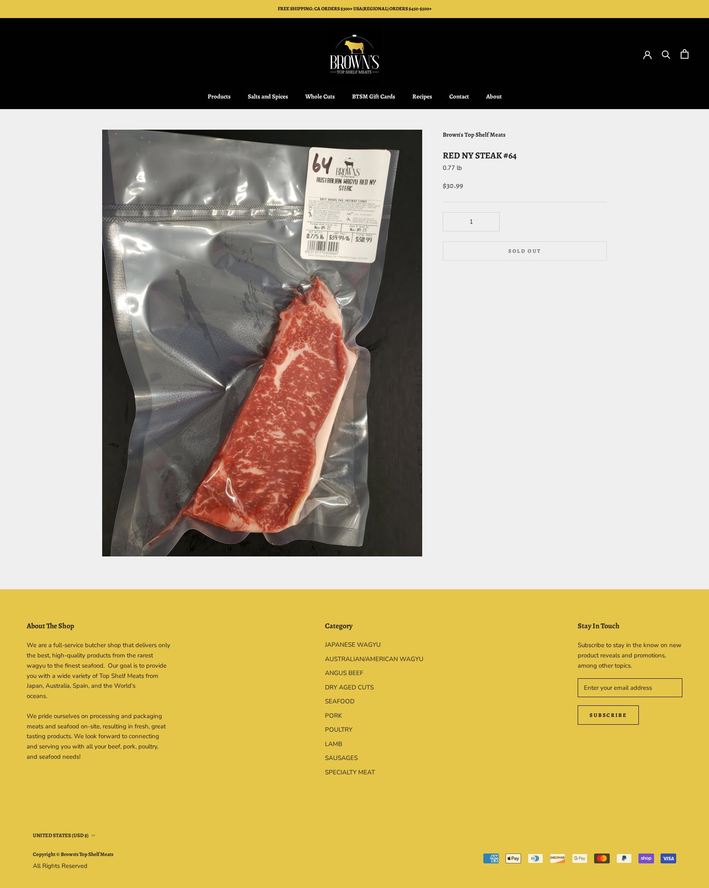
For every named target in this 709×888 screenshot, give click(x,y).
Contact (459, 96)
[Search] (666, 54)
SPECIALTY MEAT (350, 772)
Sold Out (524, 250)
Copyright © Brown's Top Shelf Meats (73, 854)
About (494, 96)
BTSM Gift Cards (373, 96)
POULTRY (338, 730)
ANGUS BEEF (344, 673)
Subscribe (608, 715)
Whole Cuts (320, 96)
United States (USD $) (61, 835)
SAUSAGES (341, 758)
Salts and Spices (268, 96)
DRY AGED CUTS (349, 687)
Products (219, 96)
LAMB (333, 744)
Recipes (422, 96)
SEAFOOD (339, 701)
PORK (333, 716)
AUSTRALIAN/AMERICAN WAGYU (374, 659)
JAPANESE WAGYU (353, 645)
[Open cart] (684, 54)
